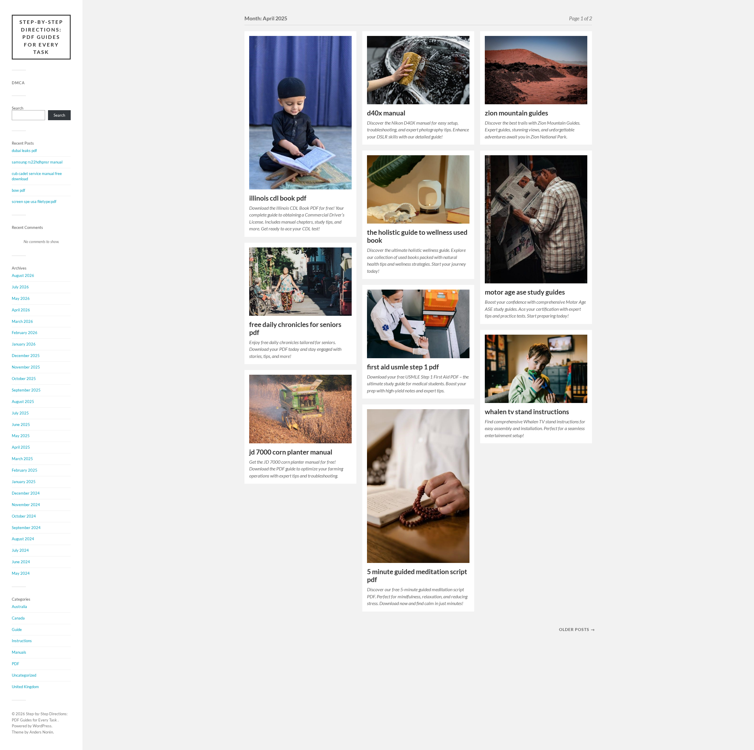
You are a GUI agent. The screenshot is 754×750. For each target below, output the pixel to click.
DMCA (18, 82)
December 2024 (26, 493)
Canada (18, 618)
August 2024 (23, 538)
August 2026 (23, 275)
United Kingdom (25, 686)
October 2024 (24, 516)
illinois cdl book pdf (277, 198)
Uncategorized (24, 675)
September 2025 (26, 390)
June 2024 (21, 561)
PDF (15, 663)
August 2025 (23, 401)
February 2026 (24, 332)
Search (17, 108)
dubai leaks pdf (24, 150)
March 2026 (22, 321)
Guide (17, 629)
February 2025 (24, 470)
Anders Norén (41, 732)
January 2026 (24, 344)
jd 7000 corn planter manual (290, 452)
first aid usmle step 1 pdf (403, 367)
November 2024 (26, 504)
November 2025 (26, 367)
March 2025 (22, 458)
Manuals (19, 652)
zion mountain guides (516, 113)
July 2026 (20, 287)
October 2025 (24, 378)
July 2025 (20, 413)
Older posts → (577, 629)
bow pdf (18, 190)
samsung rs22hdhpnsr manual (37, 162)
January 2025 (24, 481)
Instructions (22, 640)
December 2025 (26, 355)
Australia (19, 606)
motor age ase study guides (525, 292)
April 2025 (21, 447)
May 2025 (21, 435)
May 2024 (21, 573)
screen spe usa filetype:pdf (34, 201)
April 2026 (21, 310)
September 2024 (26, 527)
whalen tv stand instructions (527, 412)
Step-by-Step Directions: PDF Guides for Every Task (41, 37)
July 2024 (20, 550)
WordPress (42, 725)
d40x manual (386, 113)
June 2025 (21, 424)
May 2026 (21, 298)
